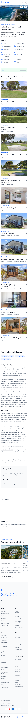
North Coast (18, 637)
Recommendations (19, 677)
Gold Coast (4, 635)
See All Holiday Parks (7, 576)
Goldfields (3, 669)
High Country (4, 667)
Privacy (2, 703)
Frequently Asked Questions (19, 687)
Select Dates (22, 716)
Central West (4, 628)
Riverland (17, 625)
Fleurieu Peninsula (17, 611)
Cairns (2, 649)
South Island (18, 661)
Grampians (3, 662)
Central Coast (4, 625)
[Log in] (23, 2)
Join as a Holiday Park (18, 683)
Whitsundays (4, 642)
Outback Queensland (4, 652)
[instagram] (2, 601)
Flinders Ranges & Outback (19, 615)
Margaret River (18, 649)
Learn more (23, 70)
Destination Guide (18, 672)
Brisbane (3, 655)
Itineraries (17, 675)
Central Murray (4, 687)
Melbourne (3, 676)
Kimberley (17, 647)
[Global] (5, 2)
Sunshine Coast (5, 637)
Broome (17, 652)
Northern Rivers (5, 623)
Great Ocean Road (4, 673)
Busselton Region (19, 644)
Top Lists (17, 680)
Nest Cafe (3, 368)
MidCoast (3, 611)
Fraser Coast (4, 640)
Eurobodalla (4, 620)
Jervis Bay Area (5, 613)
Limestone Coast (19, 619)
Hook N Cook (8, 406)
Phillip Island (4, 685)
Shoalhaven (4, 618)
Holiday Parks (18, 669)
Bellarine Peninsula (3, 679)
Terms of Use (9, 703)
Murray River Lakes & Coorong (19, 622)
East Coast (17, 635)
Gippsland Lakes (5, 682)
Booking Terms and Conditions (7, 705)
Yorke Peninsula (19, 627)
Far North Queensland (4, 645)
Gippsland (3, 665)
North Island (18, 659)
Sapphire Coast (5, 616)
